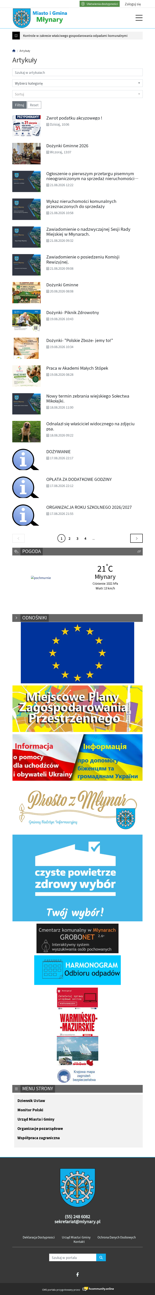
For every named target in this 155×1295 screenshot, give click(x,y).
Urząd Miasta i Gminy (35, 1119)
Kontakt (79, 1241)
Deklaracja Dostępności (39, 1237)
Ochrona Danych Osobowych (117, 1237)
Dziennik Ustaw (31, 1101)
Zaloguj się (133, 4)
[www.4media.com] (97, 1289)
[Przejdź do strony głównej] (40, 18)
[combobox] (77, 94)
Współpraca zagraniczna (38, 1138)
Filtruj (19, 104)
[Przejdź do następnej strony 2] (136, 538)
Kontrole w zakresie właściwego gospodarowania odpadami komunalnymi (75, 35)
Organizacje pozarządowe (40, 1129)
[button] (139, 551)
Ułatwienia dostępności (102, 4)
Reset (34, 104)
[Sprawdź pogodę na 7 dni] (41, 578)
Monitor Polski (30, 1110)
